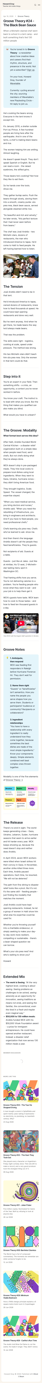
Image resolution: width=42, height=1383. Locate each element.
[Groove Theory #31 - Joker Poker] (21, 1199)
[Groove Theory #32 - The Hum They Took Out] (21, 1152)
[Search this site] (35, 4)
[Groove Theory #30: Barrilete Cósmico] (21, 1244)
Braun (22, 1376)
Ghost (35, 1374)
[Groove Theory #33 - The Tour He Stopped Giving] (21, 1102)
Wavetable (15, 83)
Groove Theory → (14, 780)
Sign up (30, 70)
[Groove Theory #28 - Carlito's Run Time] (21, 1333)
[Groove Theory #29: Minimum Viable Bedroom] (21, 1289)
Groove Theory (23, 16)
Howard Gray (8, 4)
